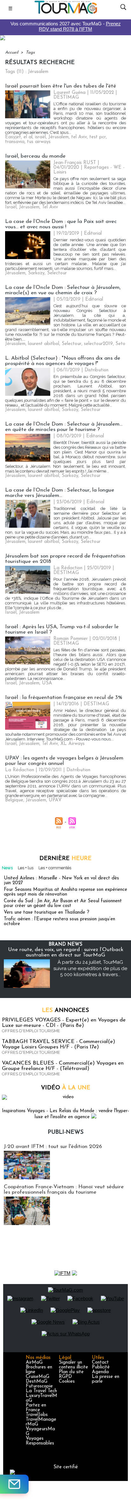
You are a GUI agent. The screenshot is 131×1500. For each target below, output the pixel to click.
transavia (14, 142)
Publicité (101, 1367)
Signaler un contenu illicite (73, 1365)
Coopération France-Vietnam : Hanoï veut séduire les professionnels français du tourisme (64, 1189)
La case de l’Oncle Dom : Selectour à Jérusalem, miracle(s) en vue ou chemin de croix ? (63, 290)
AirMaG (34, 1362)
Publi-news (66, 1132)
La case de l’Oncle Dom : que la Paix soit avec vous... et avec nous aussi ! (61, 224)
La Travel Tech (41, 1391)
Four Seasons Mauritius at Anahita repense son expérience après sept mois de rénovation (65, 892)
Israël (11, 207)
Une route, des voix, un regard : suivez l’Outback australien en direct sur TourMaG (65, 952)
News (7, 867)
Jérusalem (58, 137)
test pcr (97, 137)
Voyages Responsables (40, 1441)
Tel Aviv (50, 207)
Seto (120, 344)
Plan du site (71, 1372)
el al (28, 137)
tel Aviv (79, 137)
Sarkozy (36, 273)
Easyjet (13, 137)
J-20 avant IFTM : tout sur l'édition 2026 (53, 1146)
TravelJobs (37, 1414)
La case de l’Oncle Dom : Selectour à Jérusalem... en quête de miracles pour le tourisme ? (63, 426)
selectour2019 (98, 344)
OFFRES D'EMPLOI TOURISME (31, 1030)
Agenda (100, 1372)
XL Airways (72, 743)
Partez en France (36, 1407)
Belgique (14, 800)
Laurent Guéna (69, 92)
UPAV (55, 800)
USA (47, 683)
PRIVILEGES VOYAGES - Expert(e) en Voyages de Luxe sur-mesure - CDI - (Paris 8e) (64, 1022)
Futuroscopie (39, 1386)
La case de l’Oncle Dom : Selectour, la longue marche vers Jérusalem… (59, 492)
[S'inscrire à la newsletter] (14, 1484)
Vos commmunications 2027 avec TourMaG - (65, 26)
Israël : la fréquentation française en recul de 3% (63, 697)
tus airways (39, 142)
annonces (65, 1011)
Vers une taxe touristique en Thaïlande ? (46, 912)
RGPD (65, 1376)
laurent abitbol (43, 344)
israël (40, 137)
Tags (30, 52)
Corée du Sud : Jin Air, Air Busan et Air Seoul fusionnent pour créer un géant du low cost (63, 903)
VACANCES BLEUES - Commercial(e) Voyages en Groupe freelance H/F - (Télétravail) (63, 1065)
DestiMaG (36, 1381)
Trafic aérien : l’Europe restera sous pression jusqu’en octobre (59, 921)
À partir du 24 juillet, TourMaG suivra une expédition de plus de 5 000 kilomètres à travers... (90, 968)
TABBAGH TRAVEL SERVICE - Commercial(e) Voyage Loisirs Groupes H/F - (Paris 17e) (58, 1044)
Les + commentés (54, 867)
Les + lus (25, 867)
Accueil (11, 52)
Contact (100, 1362)
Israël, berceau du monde (35, 156)
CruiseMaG (37, 1376)
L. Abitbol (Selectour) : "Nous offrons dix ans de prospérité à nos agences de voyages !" (62, 360)
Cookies (67, 1381)
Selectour (57, 273)
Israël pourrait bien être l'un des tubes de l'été (60, 86)
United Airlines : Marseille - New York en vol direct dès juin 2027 (61, 880)
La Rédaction (67, 568)
